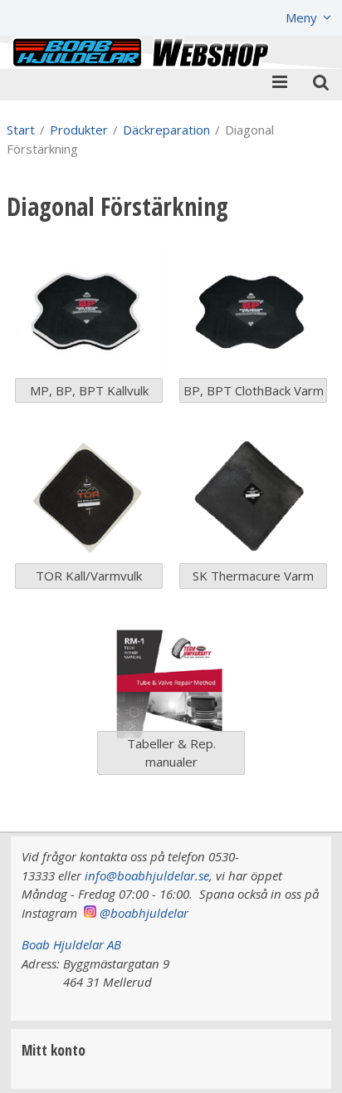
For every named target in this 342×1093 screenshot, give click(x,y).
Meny (301, 17)
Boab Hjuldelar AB (71, 944)
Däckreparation (166, 129)
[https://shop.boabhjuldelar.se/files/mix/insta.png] (90, 912)
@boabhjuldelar (144, 912)
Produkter (79, 129)
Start (21, 129)
